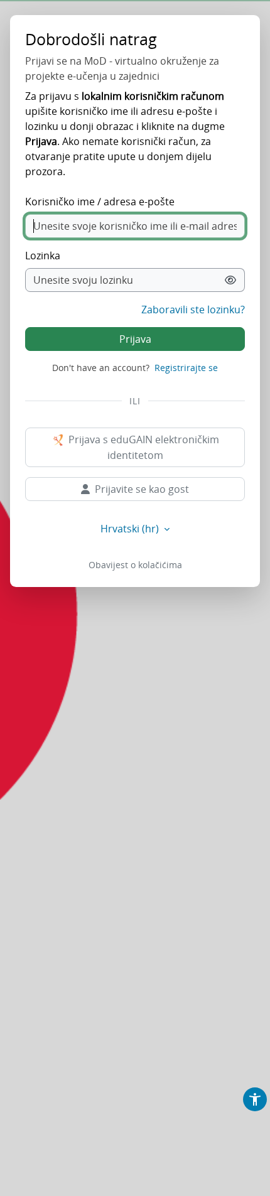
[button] (255, 1099)
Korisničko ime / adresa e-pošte (100, 201)
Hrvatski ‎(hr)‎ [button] (130, 529)
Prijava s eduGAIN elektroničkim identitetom (142, 448)
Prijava (135, 339)
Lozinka (42, 255)
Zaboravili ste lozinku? (193, 309)
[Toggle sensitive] (231, 280)
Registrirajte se (186, 368)
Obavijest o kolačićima (135, 565)
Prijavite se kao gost (142, 489)
